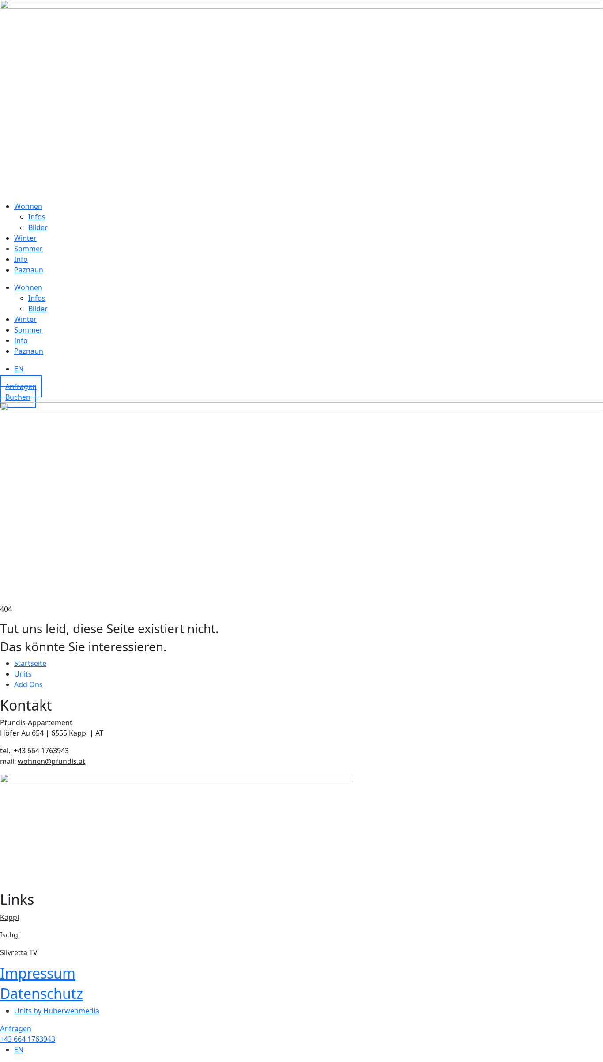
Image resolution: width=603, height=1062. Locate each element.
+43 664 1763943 (41, 751)
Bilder (38, 227)
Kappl (9, 917)
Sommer (28, 248)
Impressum (37, 973)
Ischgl (10, 935)
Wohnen (28, 206)
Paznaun (28, 270)
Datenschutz (41, 993)
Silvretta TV (19, 952)
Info (21, 259)
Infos (36, 217)
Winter (25, 238)
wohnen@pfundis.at (51, 761)
